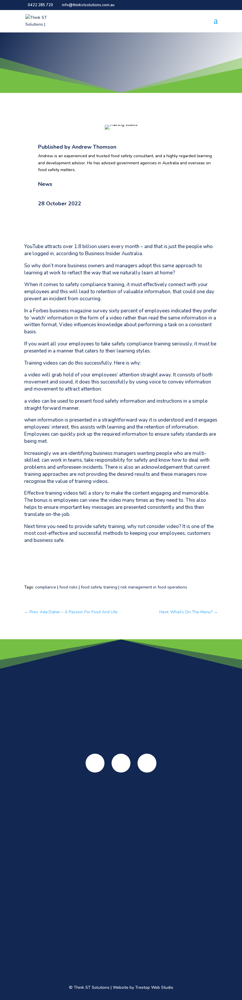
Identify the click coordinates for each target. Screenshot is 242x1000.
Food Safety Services (121, 840)
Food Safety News (121, 937)
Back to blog (44, 110)
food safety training (99, 587)
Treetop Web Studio (154, 987)
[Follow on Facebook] (95, 763)
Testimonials (121, 813)
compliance (45, 587)
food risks (68, 587)
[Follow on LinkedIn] (147, 763)
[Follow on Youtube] (121, 763)
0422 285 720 (40, 5)
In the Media (121, 821)
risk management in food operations (153, 587)
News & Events (121, 927)
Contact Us (121, 956)
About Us (121, 796)
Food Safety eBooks (121, 871)
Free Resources (121, 886)
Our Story (121, 806)
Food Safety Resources (121, 862)
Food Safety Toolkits (121, 879)
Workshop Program (121, 905)
